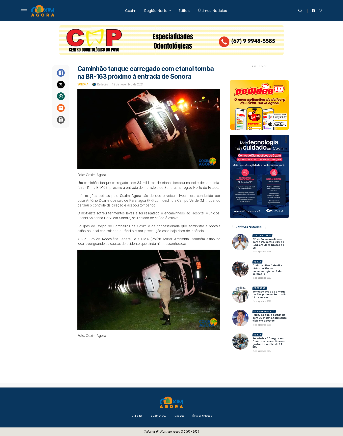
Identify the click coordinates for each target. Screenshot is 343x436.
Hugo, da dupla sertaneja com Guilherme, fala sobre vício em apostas (269, 318)
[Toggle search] (300, 11)
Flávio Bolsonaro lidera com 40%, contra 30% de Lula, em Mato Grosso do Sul (268, 243)
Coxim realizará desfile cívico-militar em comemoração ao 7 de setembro (267, 270)
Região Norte (155, 10)
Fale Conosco (158, 416)
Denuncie (179, 416)
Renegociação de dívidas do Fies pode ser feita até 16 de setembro (268, 294)
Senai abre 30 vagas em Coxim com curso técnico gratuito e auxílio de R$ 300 (268, 343)
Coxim (130, 10)
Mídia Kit (136, 416)
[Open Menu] (24, 11)
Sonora (82, 84)
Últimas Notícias (212, 10)
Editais (184, 10)
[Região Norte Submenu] (171, 10)
